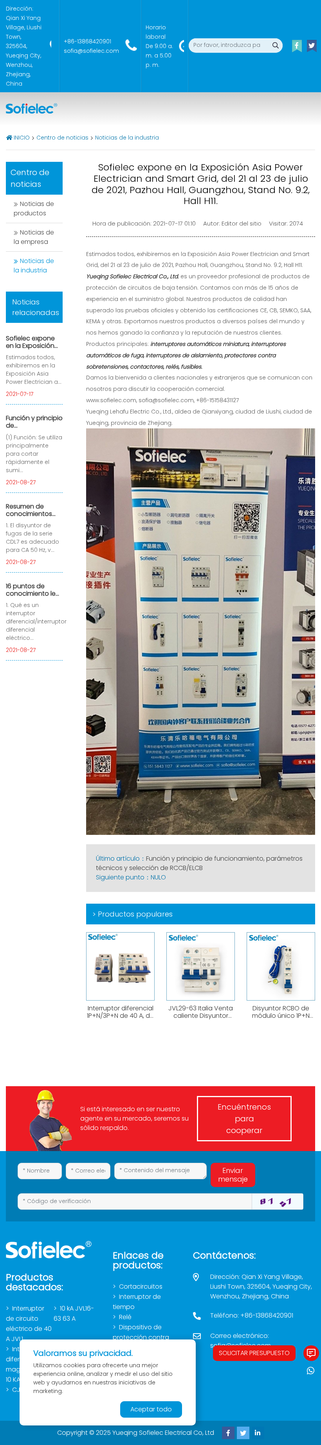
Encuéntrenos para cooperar (244, 1118)
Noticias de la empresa (34, 237)
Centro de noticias (62, 137)
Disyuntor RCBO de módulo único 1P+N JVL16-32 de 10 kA (281, 1016)
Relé (125, 1316)
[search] (275, 45)
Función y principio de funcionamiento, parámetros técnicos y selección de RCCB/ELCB (199, 863)
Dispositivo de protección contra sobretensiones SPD (143, 1337)
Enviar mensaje (233, 1175)
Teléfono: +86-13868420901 (251, 1315)
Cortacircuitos (140, 1286)
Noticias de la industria (127, 137)
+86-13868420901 (87, 41)
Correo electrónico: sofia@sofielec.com (240, 1340)
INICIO (22, 137)
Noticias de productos (34, 208)
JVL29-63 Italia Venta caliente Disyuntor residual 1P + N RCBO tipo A (200, 1019)
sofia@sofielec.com (91, 51)
